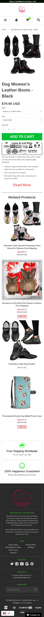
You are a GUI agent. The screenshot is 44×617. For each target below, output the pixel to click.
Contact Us (34, 615)
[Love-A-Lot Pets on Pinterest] (32, 564)
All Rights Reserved (13, 600)
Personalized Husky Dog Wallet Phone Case (22, 416)
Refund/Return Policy (13, 547)
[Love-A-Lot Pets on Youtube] (22, 564)
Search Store (13, 545)
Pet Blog (31, 547)
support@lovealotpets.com (22, 577)
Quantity (5, 125)
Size (3, 116)
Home (4, 30)
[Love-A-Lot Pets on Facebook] (17, 564)
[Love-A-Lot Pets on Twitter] (12, 564)
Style (3, 108)
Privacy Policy (31, 545)
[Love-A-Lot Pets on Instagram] (27, 564)
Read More (22, 185)
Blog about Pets (16, 529)
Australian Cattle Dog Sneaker (22, 364)
